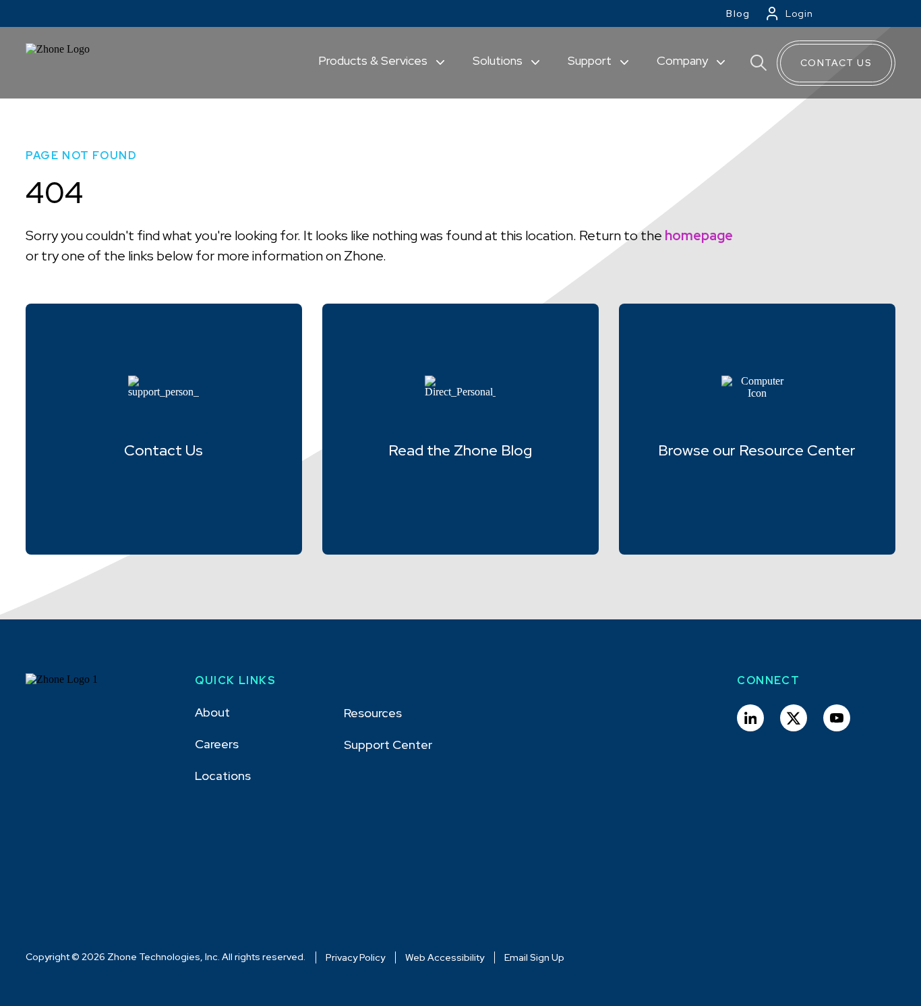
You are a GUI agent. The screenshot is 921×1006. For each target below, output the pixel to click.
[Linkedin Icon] (750, 717)
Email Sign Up (534, 957)
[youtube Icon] (836, 717)
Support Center (388, 744)
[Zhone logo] (74, 62)
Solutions (499, 60)
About (212, 712)
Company (684, 60)
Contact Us (836, 63)
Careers (217, 744)
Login (799, 13)
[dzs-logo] (74, 689)
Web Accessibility (444, 957)
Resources (373, 713)
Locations (223, 775)
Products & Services (374, 60)
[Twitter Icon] (793, 717)
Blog (738, 13)
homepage (699, 235)
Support (591, 60)
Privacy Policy (355, 957)
